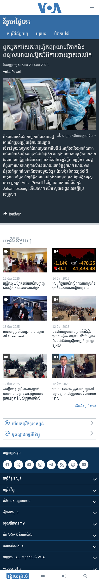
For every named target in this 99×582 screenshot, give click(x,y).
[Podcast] (72, 464)
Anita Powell (12, 71)
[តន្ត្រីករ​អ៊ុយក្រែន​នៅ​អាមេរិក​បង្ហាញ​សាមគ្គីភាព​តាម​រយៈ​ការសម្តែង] (25, 260)
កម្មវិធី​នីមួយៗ (17, 33)
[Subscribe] (83, 464)
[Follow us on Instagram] (40, 464)
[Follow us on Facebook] (7, 464)
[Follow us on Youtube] (29, 464)
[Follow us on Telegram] (51, 464)
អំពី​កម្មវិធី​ (61, 33)
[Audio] (64, 576)
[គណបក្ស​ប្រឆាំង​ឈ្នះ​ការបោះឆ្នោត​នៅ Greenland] (25, 308)
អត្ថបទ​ (41, 33)
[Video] (43, 576)
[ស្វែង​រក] (85, 576)
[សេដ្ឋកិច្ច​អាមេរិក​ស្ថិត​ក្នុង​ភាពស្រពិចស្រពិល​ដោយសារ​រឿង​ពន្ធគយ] (74, 260)
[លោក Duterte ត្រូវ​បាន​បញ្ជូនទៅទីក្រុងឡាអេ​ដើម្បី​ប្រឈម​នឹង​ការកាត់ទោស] (74, 366)
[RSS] (62, 464)
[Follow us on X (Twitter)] (18, 464)
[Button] (12, 215)
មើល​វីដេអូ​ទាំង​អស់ (85, 406)
